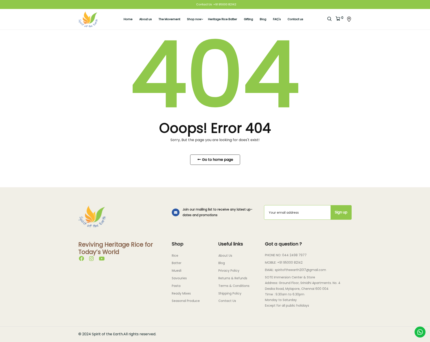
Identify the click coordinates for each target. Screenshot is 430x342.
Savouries (179, 278)
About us (145, 19)
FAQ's (277, 19)
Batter (176, 263)
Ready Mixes (181, 293)
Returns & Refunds (232, 278)
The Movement (169, 19)
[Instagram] (91, 259)
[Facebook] (81, 259)
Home (128, 19)
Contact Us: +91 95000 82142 (216, 4)
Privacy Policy (228, 270)
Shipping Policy (229, 293)
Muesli (176, 270)
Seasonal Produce (186, 301)
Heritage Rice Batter (222, 19)
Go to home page (217, 159)
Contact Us (227, 301)
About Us (225, 255)
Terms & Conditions (233, 286)
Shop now (194, 19)
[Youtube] (101, 259)
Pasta (176, 286)
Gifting (248, 19)
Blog (263, 19)
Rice (175, 255)
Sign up (341, 212)
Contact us (295, 19)
